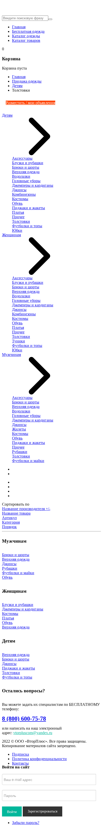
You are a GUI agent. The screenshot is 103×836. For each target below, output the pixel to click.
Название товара (16, 513)
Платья (18, 212)
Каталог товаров (26, 40)
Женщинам (11, 235)
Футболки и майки (28, 461)
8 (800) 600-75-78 (24, 718)
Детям (17, 86)
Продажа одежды (27, 81)
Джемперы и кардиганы (32, 185)
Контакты (20, 763)
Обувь (17, 203)
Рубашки (19, 452)
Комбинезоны (24, 194)
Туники (18, 341)
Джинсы (19, 190)
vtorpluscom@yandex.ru (32, 733)
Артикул (9, 518)
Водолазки (21, 176)
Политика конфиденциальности (39, 759)
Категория (11, 522)
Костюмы (20, 199)
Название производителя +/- (26, 509)
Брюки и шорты (25, 167)
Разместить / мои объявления (30, 103)
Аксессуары (22, 158)
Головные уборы (26, 181)
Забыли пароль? (25, 822)
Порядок (9, 527)
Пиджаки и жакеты (28, 208)
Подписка (20, 754)
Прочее (18, 217)
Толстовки (21, 221)
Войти (12, 811)
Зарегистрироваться (42, 811)
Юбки (17, 230)
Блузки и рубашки (27, 163)
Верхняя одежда (26, 172)
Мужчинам (11, 354)
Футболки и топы (27, 226)
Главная (19, 27)
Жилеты (19, 429)
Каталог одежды (26, 36)
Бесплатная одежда (28, 31)
